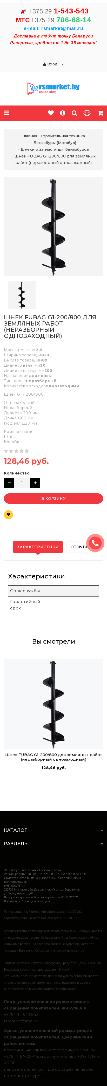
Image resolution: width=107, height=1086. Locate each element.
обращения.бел (58, 1075)
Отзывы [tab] (80, 547)
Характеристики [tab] (38, 547)
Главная (29, 136)
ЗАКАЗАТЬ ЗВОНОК (97, 543)
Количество (17, 473)
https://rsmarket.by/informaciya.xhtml (29, 957)
